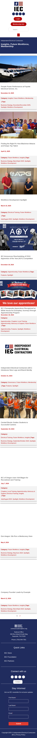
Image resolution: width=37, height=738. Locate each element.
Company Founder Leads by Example (15, 592)
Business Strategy (6, 105)
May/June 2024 (18, 553)
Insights (10, 98)
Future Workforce (19, 98)
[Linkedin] (20, 13)
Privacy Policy (20, 735)
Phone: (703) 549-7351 (18, 639)
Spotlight (4, 107)
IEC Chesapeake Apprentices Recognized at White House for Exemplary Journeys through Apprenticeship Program (18, 310)
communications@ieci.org (19, 628)
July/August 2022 (6, 219)
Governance (12, 382)
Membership (29, 98)
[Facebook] (13, 13)
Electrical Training (13, 212)
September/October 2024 (21, 441)
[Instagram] (16, 13)
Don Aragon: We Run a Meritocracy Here (16, 536)
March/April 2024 (18, 609)
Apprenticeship (13, 272)
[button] (18, 35)
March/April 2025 (18, 161)
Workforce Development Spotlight (14, 200)
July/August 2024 (6, 499)
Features (4, 275)
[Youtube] (23, 13)
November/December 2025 (21, 105)
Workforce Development (15, 107)
